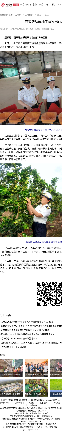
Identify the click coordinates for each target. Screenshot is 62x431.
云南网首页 (25, 4)
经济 (39, 15)
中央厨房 (56, 403)
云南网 (18, 15)
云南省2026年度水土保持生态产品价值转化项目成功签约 (27, 322)
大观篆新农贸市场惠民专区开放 (12, 375)
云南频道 (29, 15)
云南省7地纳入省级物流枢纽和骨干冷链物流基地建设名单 (28, 334)
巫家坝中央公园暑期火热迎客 (36, 394)
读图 (2, 354)
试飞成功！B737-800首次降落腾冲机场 (19, 338)
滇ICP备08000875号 (8, 408)
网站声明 (33, 405)
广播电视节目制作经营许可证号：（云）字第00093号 (31, 416)
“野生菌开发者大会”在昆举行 (36, 375)
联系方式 (43, 403)
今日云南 (5, 315)
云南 (41, 4)
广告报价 (30, 403)
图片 (48, 4)
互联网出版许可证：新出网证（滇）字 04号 (31, 414)
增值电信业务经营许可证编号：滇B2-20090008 (21, 419)
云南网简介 (4, 403)
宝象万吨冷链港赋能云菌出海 (11, 394)
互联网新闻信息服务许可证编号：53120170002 (36, 408)
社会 (54, 4)
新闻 (35, 4)
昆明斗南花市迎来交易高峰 (13, 347)
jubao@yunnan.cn (31, 430)
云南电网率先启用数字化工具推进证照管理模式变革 (25, 330)
